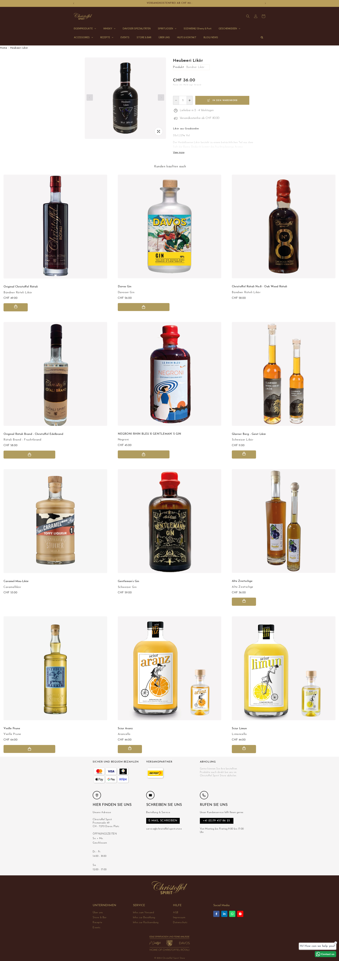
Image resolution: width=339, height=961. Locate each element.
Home (3, 48)
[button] (248, 16)
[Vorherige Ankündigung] (74, 3)
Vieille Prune (12, 734)
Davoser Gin (126, 292)
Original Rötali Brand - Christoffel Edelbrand (33, 434)
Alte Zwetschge (242, 587)
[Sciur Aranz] (169, 670)
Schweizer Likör (242, 439)
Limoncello (239, 734)
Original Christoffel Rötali (21, 286)
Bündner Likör (195, 67)
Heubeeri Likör (19, 48)
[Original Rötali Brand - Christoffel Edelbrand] (55, 375)
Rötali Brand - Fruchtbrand (22, 439)
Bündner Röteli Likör (18, 292)
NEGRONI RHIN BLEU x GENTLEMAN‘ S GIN (149, 434)
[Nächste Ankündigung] (265, 3)
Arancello (124, 734)
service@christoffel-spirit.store (164, 829)
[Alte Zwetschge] (283, 522)
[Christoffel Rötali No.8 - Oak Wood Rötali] (283, 228)
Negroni (123, 439)
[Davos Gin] (169, 228)
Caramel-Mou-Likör (16, 581)
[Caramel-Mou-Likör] (55, 523)
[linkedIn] (224, 914)
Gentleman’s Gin (128, 581)
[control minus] (176, 100)
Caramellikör (12, 587)
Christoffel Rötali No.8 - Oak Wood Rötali (259, 286)
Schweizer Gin (127, 587)
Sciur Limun (239, 728)
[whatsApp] (232, 914)
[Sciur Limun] (283, 670)
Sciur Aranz (125, 728)
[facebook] (216, 914)
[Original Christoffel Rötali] (55, 228)
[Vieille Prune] (55, 670)
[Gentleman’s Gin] (169, 523)
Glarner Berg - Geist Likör (249, 434)
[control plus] (190, 100)
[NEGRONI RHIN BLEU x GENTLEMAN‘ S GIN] (169, 375)
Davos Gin (124, 286)
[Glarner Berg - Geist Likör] (283, 375)
